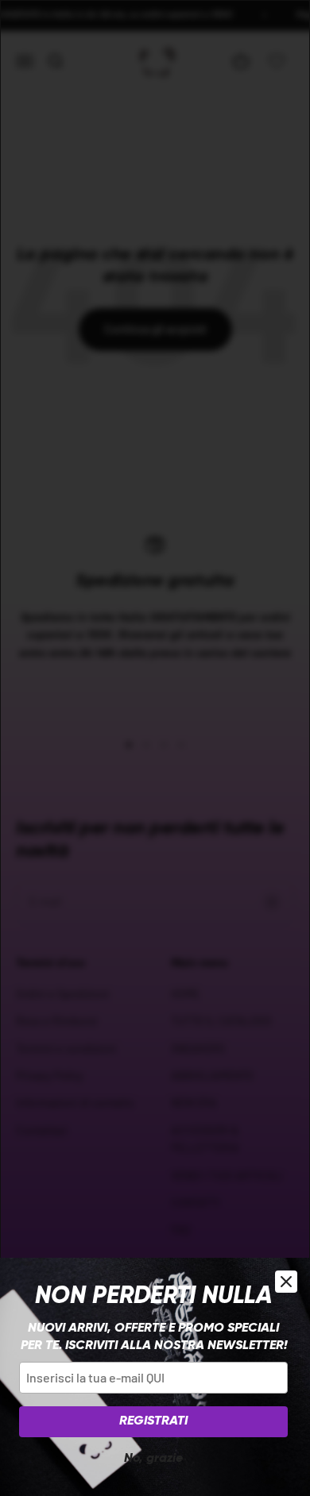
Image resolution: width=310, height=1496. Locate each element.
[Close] (286, 1281)
